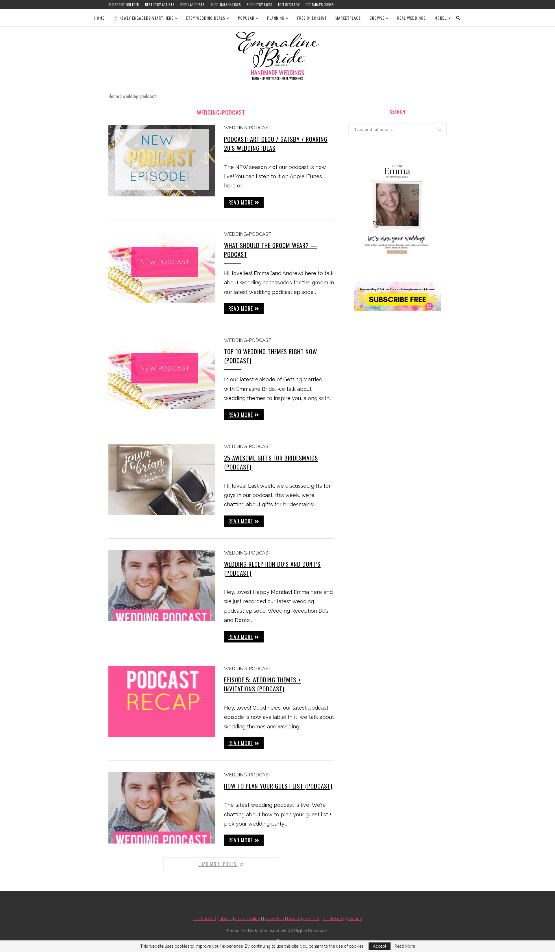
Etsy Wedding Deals (205, 18)
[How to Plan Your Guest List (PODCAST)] (161, 808)
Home (99, 18)
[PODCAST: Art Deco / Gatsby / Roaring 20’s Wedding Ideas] (161, 160)
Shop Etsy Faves (259, 5)
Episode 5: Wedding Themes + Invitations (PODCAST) (262, 684)
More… (440, 18)
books (293, 918)
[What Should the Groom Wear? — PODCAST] (161, 267)
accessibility (247, 918)
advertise (274, 918)
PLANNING (275, 18)
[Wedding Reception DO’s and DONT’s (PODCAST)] (161, 586)
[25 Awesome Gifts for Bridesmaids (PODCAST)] (161, 479)
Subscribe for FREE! (123, 5)
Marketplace (348, 18)
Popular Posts (192, 5)
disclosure (333, 918)
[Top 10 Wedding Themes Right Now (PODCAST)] (161, 373)
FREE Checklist (312, 18)
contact (311, 918)
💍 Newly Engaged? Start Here (143, 18)
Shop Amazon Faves (225, 5)
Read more (240, 202)
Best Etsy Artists (160, 5)
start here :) (204, 918)
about (225, 918)
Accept (379, 946)
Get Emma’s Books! (320, 5)
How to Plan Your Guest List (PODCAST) (278, 785)
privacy (354, 918)
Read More (405, 946)
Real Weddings (411, 18)
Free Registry (289, 5)
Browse (376, 18)
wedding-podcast (247, 127)
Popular (246, 18)
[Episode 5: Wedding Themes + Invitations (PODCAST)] (161, 701)
